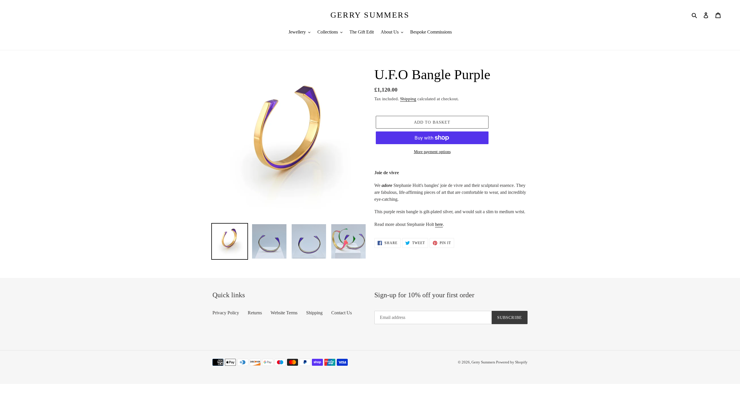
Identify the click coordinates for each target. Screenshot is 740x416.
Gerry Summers (369, 14)
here (439, 224)
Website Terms (284, 312)
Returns (255, 312)
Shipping (408, 98)
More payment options (432, 152)
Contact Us (341, 312)
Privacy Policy (225, 312)
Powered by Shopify (512, 362)
